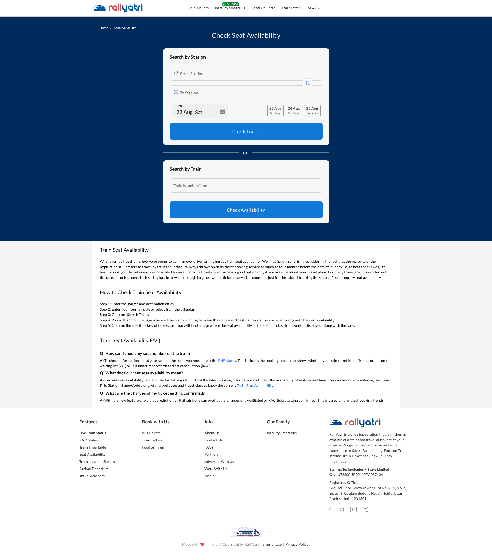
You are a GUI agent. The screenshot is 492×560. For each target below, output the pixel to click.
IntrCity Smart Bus (282, 433)
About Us (212, 433)
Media (209, 476)
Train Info (290, 8)
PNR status (227, 360)
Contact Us (213, 440)
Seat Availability (92, 454)
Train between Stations (97, 461)
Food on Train (153, 447)
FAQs (208, 447)
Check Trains (246, 131)
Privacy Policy (297, 544)
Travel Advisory (92, 476)
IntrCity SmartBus (230, 8)
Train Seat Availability (255, 385)
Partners (211, 454)
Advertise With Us (219, 461)
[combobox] (249, 73)
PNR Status (88, 440)
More (312, 8)
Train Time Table (92, 447)
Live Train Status (92, 433)
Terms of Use (271, 544)
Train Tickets (198, 8)
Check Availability (246, 210)
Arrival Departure (94, 468)
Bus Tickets (151, 433)
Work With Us (216, 468)
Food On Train (263, 8)
